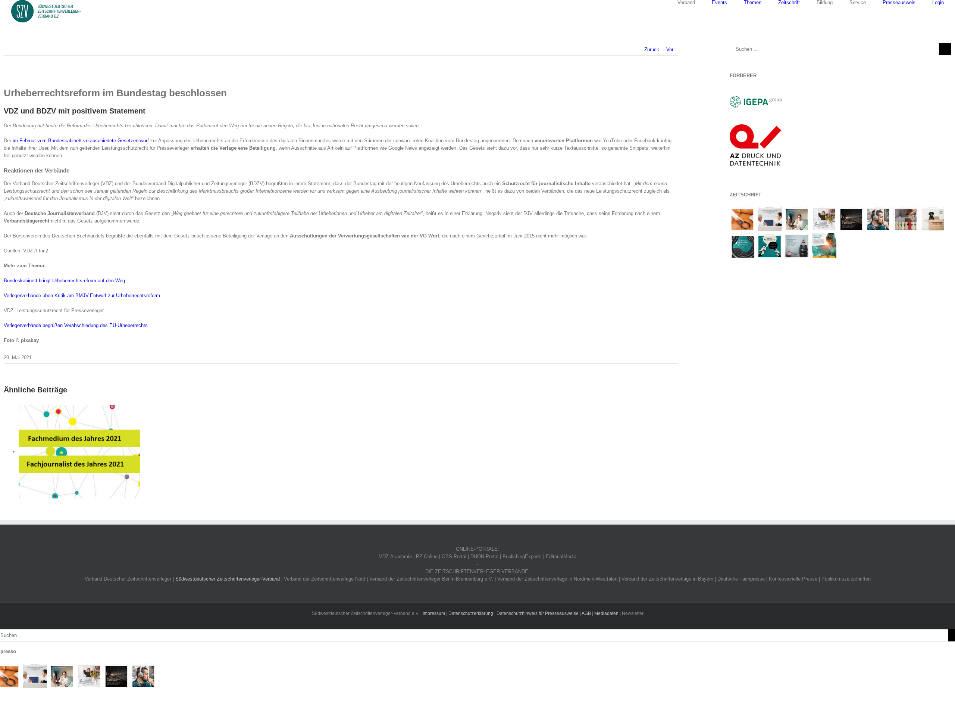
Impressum (434, 613)
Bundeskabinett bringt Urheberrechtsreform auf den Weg (64, 280)
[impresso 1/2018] (797, 245)
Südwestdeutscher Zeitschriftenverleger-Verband (227, 579)
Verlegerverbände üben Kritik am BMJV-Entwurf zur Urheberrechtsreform (82, 295)
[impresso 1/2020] (824, 218)
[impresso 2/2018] (770, 245)
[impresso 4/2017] (824, 245)
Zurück (651, 49)
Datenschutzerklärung (470, 613)
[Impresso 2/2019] (879, 218)
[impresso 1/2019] (906, 218)
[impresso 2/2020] (797, 218)
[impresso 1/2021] (742, 218)
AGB (586, 613)
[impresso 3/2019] (851, 218)
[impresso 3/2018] (742, 245)
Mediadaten (606, 613)
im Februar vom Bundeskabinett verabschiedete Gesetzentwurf (81, 140)
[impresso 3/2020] (770, 218)
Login (938, 2)
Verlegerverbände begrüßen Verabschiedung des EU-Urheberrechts (76, 325)
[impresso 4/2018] (933, 218)
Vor (669, 49)
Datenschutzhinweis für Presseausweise (538, 613)
